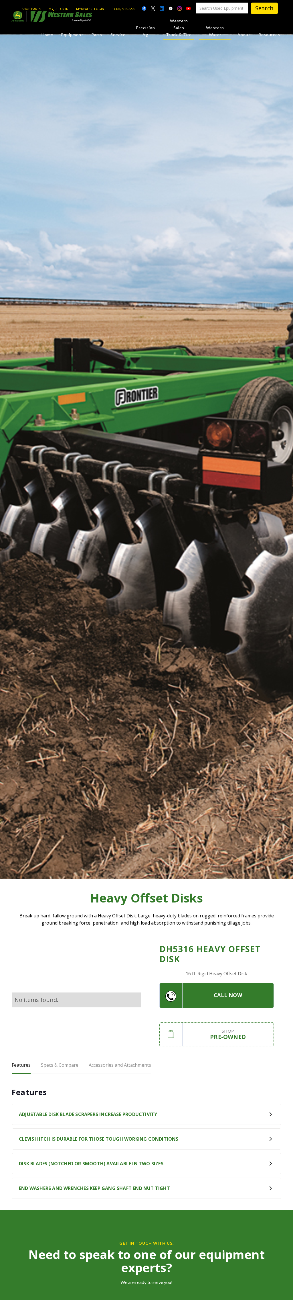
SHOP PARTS (31, 9)
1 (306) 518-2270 (123, 9)
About (243, 34)
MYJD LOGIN (58, 9)
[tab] (21, 1065)
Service (118, 34)
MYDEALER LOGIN (90, 9)
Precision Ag (145, 31)
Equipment (72, 34)
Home (47, 34)
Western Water (215, 31)
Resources (269, 34)
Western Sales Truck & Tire (179, 27)
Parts (96, 34)
